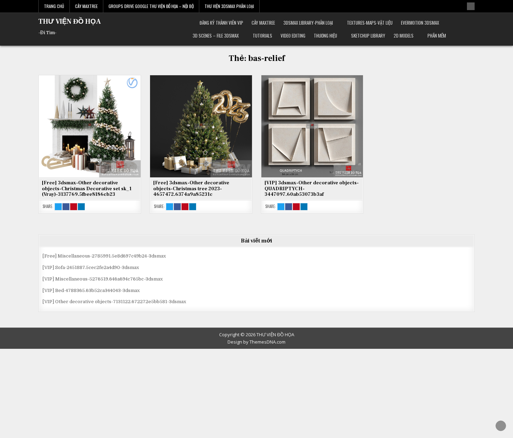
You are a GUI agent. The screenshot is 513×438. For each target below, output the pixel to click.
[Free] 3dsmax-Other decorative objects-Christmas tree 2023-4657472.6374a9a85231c (191, 189)
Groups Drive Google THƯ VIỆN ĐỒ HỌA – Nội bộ (151, 6)
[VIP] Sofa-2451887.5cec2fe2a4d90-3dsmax (91, 267)
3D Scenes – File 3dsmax (216, 35)
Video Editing (293, 35)
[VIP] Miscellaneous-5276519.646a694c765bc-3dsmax (103, 279)
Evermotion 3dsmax (420, 22)
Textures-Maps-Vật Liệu (370, 22)
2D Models (404, 35)
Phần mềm (437, 35)
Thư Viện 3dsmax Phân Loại (229, 6)
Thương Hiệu (325, 35)
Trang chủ (54, 6)
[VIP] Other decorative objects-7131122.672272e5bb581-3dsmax (114, 301)
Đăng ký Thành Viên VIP (221, 22)
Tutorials (262, 35)
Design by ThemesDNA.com (256, 342)
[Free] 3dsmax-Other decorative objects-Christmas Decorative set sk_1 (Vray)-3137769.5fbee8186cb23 (87, 189)
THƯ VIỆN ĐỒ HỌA (69, 21)
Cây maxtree (263, 22)
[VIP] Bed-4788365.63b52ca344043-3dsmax (91, 290)
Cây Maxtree (86, 6)
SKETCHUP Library (368, 35)
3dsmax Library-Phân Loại (308, 22)
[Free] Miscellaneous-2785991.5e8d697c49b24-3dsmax (104, 256)
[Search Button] (471, 6)
